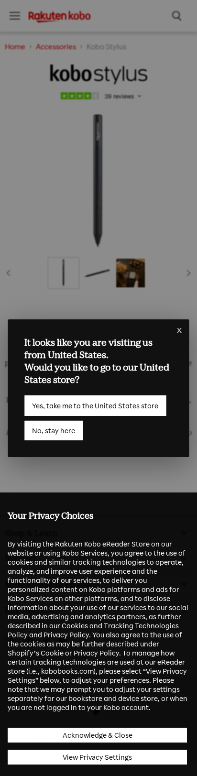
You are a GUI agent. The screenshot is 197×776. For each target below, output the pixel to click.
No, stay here (53, 430)
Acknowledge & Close (97, 735)
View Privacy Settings (97, 757)
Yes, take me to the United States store (95, 405)
